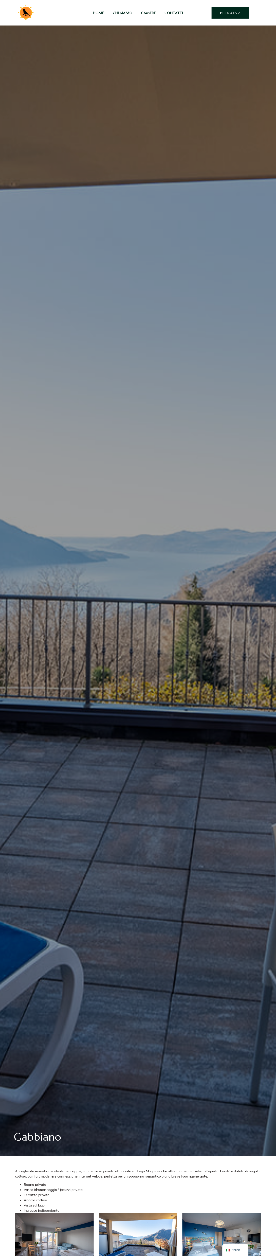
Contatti (174, 13)
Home (98, 13)
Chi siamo (122, 13)
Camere (148, 13)
